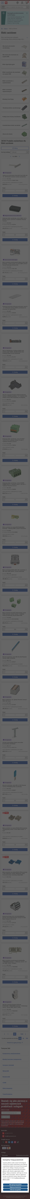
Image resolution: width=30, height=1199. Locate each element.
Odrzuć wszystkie (15, 1190)
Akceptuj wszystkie (15, 1184)
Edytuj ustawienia (15, 1187)
